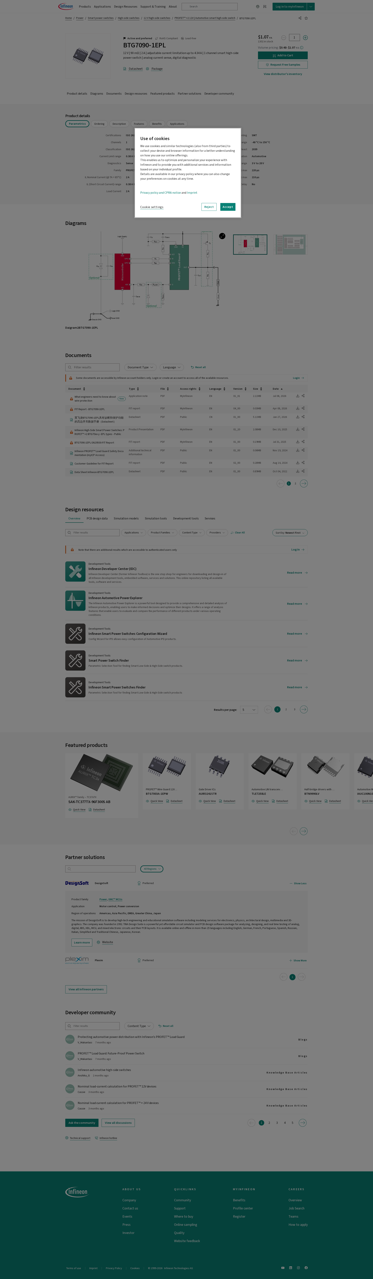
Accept (228, 207)
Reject (209, 207)
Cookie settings (152, 207)
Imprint (192, 193)
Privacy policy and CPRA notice (160, 193)
